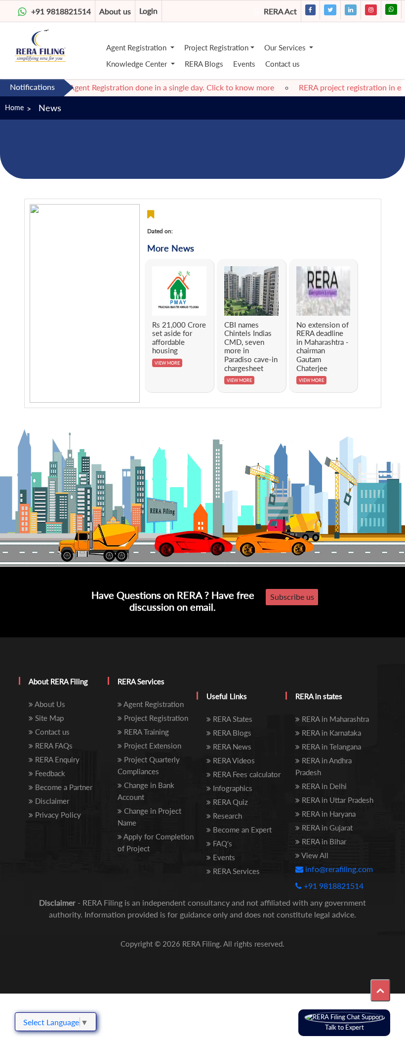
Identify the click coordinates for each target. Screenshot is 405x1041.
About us (115, 11)
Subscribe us (292, 596)
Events (244, 63)
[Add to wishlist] (150, 214)
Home (14, 107)
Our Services (286, 47)
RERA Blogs (204, 63)
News (50, 107)
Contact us (282, 63)
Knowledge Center (137, 63)
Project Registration (216, 47)
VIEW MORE (167, 363)
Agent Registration (137, 47)
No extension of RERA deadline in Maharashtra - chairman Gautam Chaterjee (322, 346)
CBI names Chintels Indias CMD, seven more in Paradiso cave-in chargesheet (251, 346)
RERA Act (280, 11)
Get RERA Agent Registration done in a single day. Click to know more (142, 87)
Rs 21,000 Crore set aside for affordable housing (179, 337)
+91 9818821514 (61, 11)
